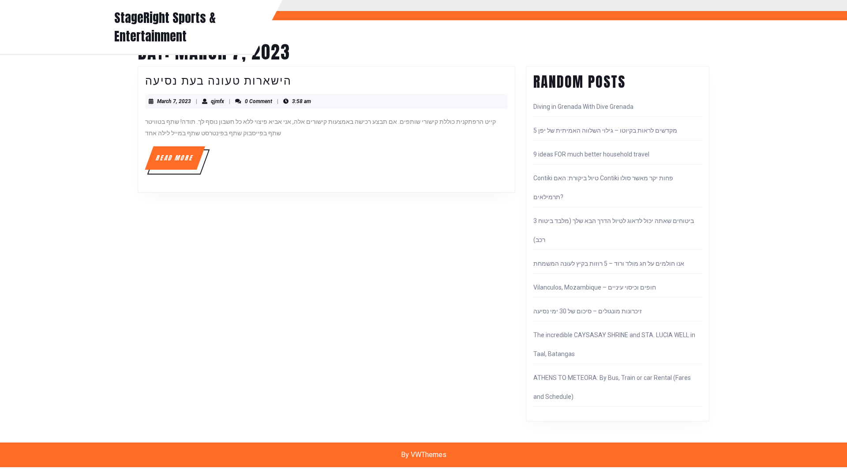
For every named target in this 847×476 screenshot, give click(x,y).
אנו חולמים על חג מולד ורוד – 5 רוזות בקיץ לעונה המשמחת (608, 263)
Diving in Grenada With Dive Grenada (583, 106)
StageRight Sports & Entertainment (165, 26)
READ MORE (179, 161)
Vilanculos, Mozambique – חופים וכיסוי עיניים (594, 287)
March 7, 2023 (174, 101)
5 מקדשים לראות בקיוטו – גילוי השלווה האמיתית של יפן (605, 130)
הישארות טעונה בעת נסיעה (218, 80)
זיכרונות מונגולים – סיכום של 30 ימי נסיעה (587, 311)
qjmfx (217, 101)
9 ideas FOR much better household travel (591, 154)
